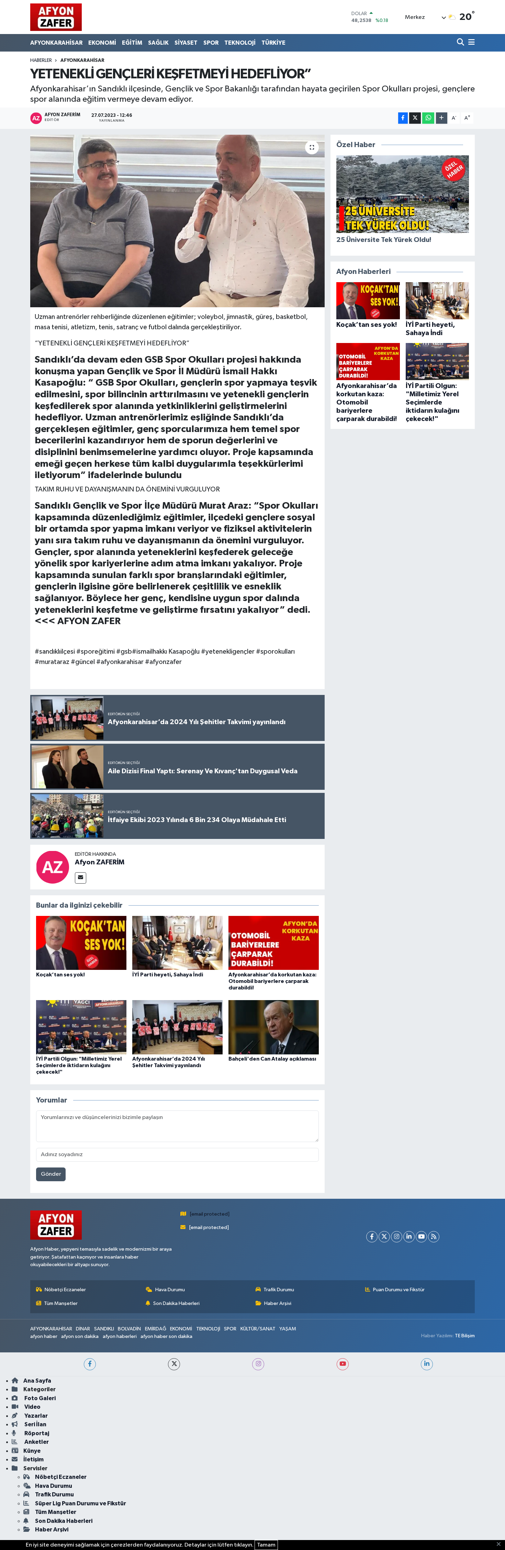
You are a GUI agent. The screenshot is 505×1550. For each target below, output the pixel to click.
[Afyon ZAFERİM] (52, 867)
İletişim (33, 1459)
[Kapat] (500, 1544)
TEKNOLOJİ (240, 43)
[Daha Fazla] (441, 118)
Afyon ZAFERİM (99, 862)
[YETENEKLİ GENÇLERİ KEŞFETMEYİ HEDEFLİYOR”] (177, 221)
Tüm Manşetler (61, 1303)
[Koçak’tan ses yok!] (81, 943)
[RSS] (433, 1236)
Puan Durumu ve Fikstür (399, 1289)
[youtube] (343, 1364)
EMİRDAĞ (155, 1328)
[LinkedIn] (409, 1236)
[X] (384, 1236)
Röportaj (36, 1433)
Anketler (36, 1442)
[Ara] (461, 42)
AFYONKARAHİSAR (56, 43)
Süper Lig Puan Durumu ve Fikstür (80, 1503)
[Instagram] (396, 1236)
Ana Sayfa (37, 1381)
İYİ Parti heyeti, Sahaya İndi (167, 974)
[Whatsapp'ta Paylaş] (428, 118)
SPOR (210, 43)
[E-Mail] (80, 878)
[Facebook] (372, 1236)
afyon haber (43, 1336)
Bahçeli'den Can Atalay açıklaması (272, 1059)
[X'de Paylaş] (415, 118)
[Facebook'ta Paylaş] (403, 118)
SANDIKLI (104, 1328)
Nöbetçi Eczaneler (65, 1289)
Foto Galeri (39, 1398)
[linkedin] (427, 1364)
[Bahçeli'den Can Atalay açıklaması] (273, 1027)
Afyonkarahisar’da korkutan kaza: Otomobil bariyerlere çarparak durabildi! (272, 981)
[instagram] (258, 1364)
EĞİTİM (132, 43)
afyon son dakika (80, 1336)
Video (32, 1407)
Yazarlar (35, 1416)
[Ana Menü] (470, 42)
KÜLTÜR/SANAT (258, 1328)
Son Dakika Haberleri (176, 1303)
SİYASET (186, 43)
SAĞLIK (158, 43)
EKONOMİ (102, 43)
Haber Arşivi (277, 1303)
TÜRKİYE (273, 43)
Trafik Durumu (278, 1289)
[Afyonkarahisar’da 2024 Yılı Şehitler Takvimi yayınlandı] (177, 1027)
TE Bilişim (465, 1335)
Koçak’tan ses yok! (60, 974)
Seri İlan (34, 1424)
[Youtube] (421, 1236)
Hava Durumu (170, 1289)
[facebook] (90, 1364)
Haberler (41, 60)
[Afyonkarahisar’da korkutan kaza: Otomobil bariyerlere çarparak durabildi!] (273, 943)
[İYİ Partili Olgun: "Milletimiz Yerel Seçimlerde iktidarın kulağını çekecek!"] (81, 1027)
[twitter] (174, 1364)
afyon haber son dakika (166, 1336)
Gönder (51, 1174)
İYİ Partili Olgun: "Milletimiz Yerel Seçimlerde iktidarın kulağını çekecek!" (79, 1065)
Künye (32, 1451)
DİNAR (83, 1328)
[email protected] (209, 1214)
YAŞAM (287, 1328)
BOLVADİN (129, 1328)
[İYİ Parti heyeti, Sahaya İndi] (177, 943)
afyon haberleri (120, 1336)
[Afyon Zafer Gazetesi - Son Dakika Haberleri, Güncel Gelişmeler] (56, 17)
